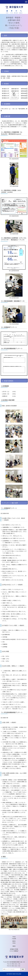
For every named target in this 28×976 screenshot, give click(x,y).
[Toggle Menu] (26, 1)
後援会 (14, 946)
